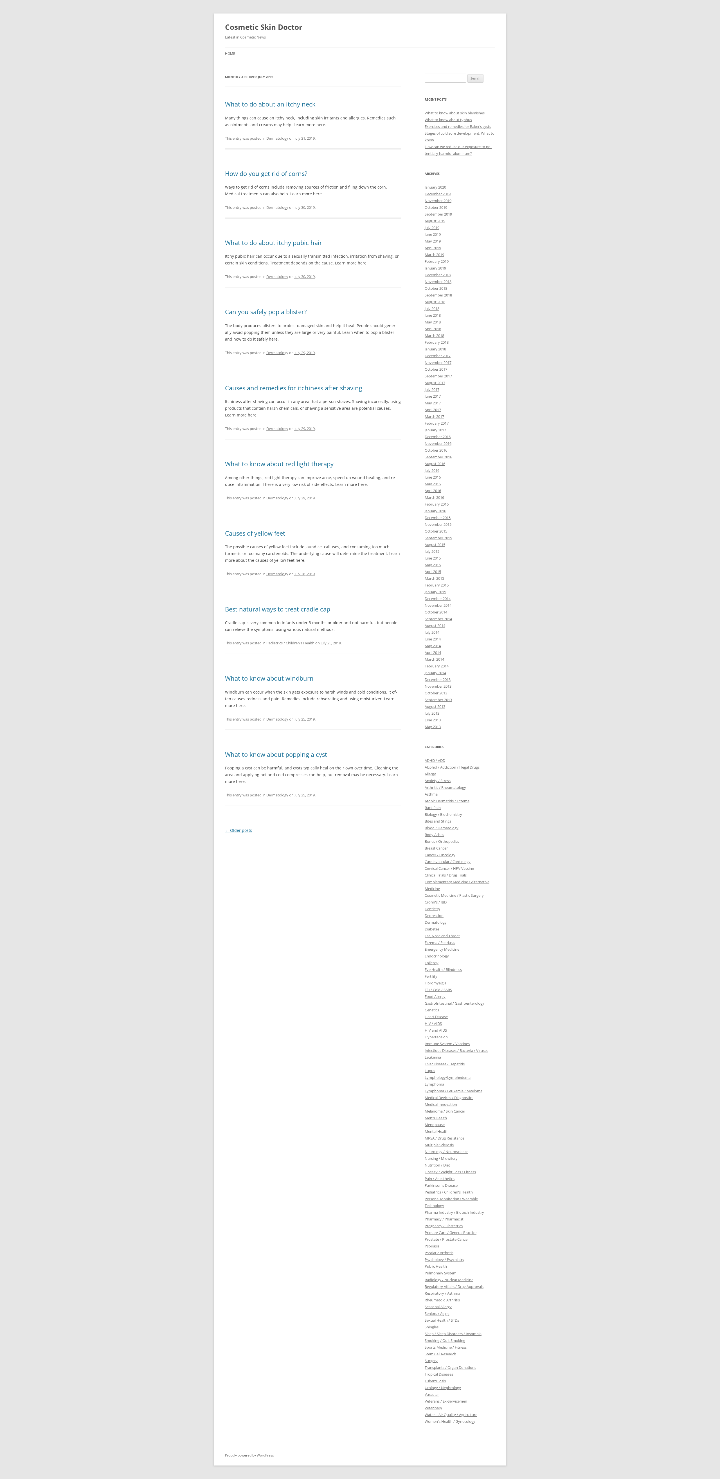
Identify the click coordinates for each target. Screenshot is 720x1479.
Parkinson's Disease (441, 1185)
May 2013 (433, 726)
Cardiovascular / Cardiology (448, 861)
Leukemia (433, 1057)
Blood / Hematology (441, 827)
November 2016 (438, 443)
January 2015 (435, 591)
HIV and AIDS (436, 1030)
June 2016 (433, 477)
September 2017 (438, 376)
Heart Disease (436, 1016)
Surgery (431, 1360)
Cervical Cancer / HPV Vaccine (449, 868)
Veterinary (433, 1407)
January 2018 (435, 349)
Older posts (238, 830)
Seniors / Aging (437, 1313)
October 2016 (436, 450)
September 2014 (438, 618)
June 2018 (433, 315)
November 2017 (438, 362)
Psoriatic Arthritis (439, 1252)
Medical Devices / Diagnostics (449, 1097)
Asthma (431, 794)
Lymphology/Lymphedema (448, 1077)
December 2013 (438, 679)
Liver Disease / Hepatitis (445, 1063)
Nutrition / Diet (437, 1165)
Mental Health (437, 1131)
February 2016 (437, 504)
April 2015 (433, 571)
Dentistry (432, 908)
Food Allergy (435, 996)
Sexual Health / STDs (442, 1320)
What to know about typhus (448, 119)
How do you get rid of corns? (266, 173)
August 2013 (435, 706)
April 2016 (433, 490)
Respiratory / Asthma (442, 1293)
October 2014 (436, 612)
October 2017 (436, 369)
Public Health (436, 1266)
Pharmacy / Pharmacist (444, 1219)
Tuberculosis (435, 1380)
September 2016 (438, 456)
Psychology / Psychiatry (444, 1259)
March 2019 (434, 254)
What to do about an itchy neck (270, 104)
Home (230, 53)
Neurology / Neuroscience (446, 1151)
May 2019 (433, 241)
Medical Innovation (441, 1104)
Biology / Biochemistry (443, 814)
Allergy (430, 773)
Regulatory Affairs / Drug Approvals (454, 1286)
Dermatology (277, 138)
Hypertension (436, 1036)
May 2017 (433, 403)
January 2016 (435, 510)
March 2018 (434, 335)
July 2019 (432, 227)
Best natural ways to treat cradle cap (277, 609)
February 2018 (437, 342)
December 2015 (438, 517)
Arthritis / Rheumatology (445, 787)
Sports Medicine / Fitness (446, 1347)
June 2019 (433, 234)
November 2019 (438, 200)
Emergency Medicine (442, 949)
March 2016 (434, 497)
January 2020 (435, 187)
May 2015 (433, 564)
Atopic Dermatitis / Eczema (447, 800)
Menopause (435, 1124)
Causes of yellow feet (255, 533)
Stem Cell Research (440, 1353)
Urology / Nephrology (443, 1387)
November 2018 (438, 281)
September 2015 (438, 537)
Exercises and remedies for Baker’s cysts (458, 126)
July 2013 (432, 713)
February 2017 (437, 423)
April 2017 (433, 409)
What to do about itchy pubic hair (273, 242)
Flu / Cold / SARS (438, 989)
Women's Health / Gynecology (450, 1421)
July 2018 (432, 308)
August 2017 (435, 382)
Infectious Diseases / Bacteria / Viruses (456, 1050)
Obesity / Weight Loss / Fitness (450, 1171)
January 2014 (435, 672)
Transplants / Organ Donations (450, 1367)
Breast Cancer (436, 848)
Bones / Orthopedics (442, 841)
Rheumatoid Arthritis (442, 1300)
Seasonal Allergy (438, 1306)
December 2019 (438, 193)
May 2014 (433, 645)
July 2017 (432, 389)
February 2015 (437, 585)
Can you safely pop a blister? (266, 311)
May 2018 (433, 322)
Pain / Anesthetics (439, 1178)
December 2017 (438, 355)
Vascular (432, 1394)
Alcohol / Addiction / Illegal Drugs (452, 767)
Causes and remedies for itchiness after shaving (293, 388)
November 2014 (438, 605)
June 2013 (433, 719)
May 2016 (433, 483)
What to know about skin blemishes (455, 112)
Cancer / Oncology (440, 854)
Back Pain (433, 807)
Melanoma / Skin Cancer (445, 1111)
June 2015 (433, 558)
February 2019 (437, 261)
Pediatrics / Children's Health (290, 642)
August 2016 (435, 463)
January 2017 (435, 429)
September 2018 (438, 295)
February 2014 (437, 666)
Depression (434, 915)
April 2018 (433, 328)
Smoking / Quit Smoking (445, 1340)
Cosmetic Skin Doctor (263, 27)
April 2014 (433, 652)
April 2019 (433, 247)
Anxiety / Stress (438, 780)
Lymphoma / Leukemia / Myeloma (453, 1090)
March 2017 (434, 416)
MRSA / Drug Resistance (444, 1138)
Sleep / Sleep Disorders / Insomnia (453, 1333)
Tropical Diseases (439, 1374)
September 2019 (438, 214)
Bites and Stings (438, 821)
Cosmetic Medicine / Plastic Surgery (454, 895)
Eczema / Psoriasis (440, 942)
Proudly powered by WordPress (249, 1455)
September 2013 (438, 699)
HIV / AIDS (433, 1023)
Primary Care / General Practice (450, 1232)
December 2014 (438, 598)
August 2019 (435, 220)
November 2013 (438, 686)
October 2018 (436, 288)
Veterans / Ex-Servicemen (446, 1401)
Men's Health (436, 1117)
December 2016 (438, 436)
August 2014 (435, 625)
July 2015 (432, 551)
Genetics (432, 1010)
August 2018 (435, 301)
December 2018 (438, 274)
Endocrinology (437, 956)
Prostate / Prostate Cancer (447, 1239)
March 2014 (434, 659)
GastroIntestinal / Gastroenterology (454, 1003)
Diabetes (432, 929)
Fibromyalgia (435, 983)
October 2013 (436, 693)
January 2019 (435, 268)
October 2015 (436, 531)
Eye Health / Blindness (443, 969)
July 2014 (432, 632)
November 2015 (438, 524)
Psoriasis (432, 1246)
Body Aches (434, 834)
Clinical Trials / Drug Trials (446, 875)
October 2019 (436, 207)
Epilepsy (431, 962)
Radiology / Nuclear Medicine (449, 1279)
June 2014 (433, 639)
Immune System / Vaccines (447, 1043)
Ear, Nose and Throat (442, 935)
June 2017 (433, 396)
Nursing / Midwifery (441, 1158)
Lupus (430, 1070)
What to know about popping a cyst (276, 754)
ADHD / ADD (435, 760)
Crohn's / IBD (436, 902)
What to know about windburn (269, 678)
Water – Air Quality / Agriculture (451, 1414)
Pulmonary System (440, 1273)
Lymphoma (434, 1084)
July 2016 (432, 470)
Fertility (431, 976)
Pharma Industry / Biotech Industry (454, 1212)
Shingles (431, 1326)
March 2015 (434, 578)
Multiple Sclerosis (439, 1144)
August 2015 (435, 544)
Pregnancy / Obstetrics (444, 1225)
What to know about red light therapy (279, 463)
